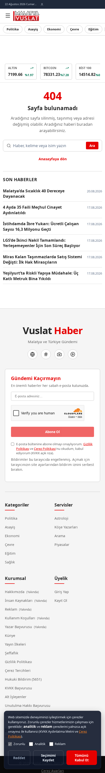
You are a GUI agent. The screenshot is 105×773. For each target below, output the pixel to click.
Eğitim (93, 29)
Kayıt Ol (60, 600)
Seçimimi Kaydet (48, 757)
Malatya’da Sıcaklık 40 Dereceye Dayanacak (33, 193)
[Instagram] (59, 354)
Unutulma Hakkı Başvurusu (27, 705)
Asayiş (33, 29)
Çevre (74, 29)
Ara (92, 145)
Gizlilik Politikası (18, 661)
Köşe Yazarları (66, 527)
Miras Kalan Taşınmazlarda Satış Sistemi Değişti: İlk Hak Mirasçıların (42, 259)
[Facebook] (32, 354)
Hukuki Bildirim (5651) (23, 679)
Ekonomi (54, 29)
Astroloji (61, 518)
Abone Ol (52, 432)
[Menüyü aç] (8, 15)
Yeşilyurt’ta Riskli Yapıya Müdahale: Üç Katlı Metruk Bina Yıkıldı (40, 275)
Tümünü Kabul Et (82, 757)
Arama (59, 535)
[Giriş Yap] (42, 4)
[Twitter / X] (46, 354)
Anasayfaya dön (53, 159)
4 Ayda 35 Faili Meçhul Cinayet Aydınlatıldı (32, 209)
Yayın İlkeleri (15, 644)
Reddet (19, 757)
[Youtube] (73, 354)
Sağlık (10, 562)
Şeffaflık (11, 653)
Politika (13, 29)
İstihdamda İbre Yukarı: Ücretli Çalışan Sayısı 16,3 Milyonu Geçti (41, 226)
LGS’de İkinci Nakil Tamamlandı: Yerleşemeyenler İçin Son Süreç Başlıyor (41, 243)
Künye (10, 635)
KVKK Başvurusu (18, 688)
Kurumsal (15, 578)
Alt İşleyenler (15, 696)
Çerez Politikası (45, 448)
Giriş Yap (61, 591)
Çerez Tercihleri (18, 670)
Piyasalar (61, 544)
